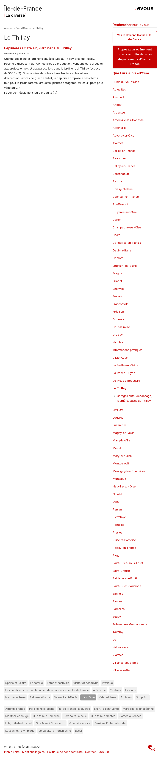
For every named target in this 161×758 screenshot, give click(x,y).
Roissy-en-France (124, 547)
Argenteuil (119, 112)
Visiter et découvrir (85, 683)
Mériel (117, 448)
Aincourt (118, 97)
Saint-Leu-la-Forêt (125, 578)
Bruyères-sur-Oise (125, 212)
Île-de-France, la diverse (74, 708)
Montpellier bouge (17, 716)
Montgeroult (121, 463)
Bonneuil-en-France (126, 196)
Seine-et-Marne (40, 697)
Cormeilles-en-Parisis (127, 242)
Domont (118, 258)
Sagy (116, 555)
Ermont (117, 281)
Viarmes (118, 655)
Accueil (8, 28)
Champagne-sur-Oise (127, 227)
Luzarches (119, 425)
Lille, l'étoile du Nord (18, 723)
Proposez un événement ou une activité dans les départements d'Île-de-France (135, 57)
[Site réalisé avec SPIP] (152, 748)
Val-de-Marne (107, 697)
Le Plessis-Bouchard (126, 380)
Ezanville (118, 288)
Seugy (117, 616)
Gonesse (118, 319)
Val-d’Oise (22, 28)
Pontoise (118, 524)
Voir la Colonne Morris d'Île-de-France (135, 37)
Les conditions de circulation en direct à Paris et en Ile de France (47, 690)
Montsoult (119, 478)
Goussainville (121, 327)
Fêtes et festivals (58, 683)
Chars (116, 235)
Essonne (130, 690)
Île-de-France (23, 8)
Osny (116, 501)
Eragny (117, 273)
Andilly (117, 104)
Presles (117, 532)
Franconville (120, 304)
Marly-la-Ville (121, 440)
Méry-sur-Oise (122, 456)
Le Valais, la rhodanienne (55, 730)
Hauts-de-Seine (15, 697)
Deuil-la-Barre (122, 250)
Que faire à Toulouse (46, 716)
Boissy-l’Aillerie (123, 189)
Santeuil (118, 601)
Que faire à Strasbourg (50, 723)
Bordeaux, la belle (75, 716)
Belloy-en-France (124, 166)
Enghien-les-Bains (125, 265)
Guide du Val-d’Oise (126, 82)
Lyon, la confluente (106, 708)
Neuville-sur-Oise (124, 486)
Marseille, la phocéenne (138, 708)
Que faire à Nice (79, 723)
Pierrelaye (119, 517)
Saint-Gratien (121, 570)
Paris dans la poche (41, 708)
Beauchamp (120, 158)
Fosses (117, 296)
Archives (126, 697)
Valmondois (120, 647)
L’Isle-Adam (120, 357)
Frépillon (118, 311)
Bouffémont (120, 204)
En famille (36, 683)
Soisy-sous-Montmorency (130, 624)
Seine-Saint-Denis (65, 697)
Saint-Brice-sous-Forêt (128, 563)
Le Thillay (119, 388)
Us (114, 639)
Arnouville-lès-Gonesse (128, 120)
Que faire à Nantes (103, 716)
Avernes (118, 143)
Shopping (142, 697)
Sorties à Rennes (130, 716)
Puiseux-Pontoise (124, 540)
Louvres (118, 417)
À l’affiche (99, 690)
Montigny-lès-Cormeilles (129, 471)
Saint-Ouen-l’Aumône (127, 586)
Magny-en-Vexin (123, 432)
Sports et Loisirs (15, 683)
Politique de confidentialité (65, 752)
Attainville (119, 127)
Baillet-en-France (124, 150)
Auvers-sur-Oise (123, 135)
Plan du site (11, 752)
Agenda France (15, 708)
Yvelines (115, 690)
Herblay (118, 342)
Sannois (118, 593)
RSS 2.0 (103, 752)
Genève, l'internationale (110, 723)
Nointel (117, 494)
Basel (78, 730)
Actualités (119, 89)
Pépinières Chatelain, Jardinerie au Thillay (38, 48)
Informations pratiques (127, 350)
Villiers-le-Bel (121, 670)
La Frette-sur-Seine (125, 365)
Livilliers (118, 409)
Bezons (117, 181)
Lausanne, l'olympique (19, 730)
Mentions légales (33, 752)
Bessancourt (121, 173)
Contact (90, 752)
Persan (117, 509)
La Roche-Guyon (124, 373)
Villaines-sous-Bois (125, 662)
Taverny (118, 632)
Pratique (107, 683)
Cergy (117, 219)
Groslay (118, 334)
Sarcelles (119, 609)
